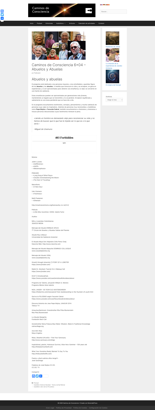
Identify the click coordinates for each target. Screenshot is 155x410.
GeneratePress (92, 403)
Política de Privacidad (64, 408)
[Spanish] (109, 5)
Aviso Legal (50, 408)
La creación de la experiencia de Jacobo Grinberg (114, 66)
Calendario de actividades (86, 23)
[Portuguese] (107, 5)
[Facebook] (2, 11)
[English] (101, 5)
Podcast (39, 23)
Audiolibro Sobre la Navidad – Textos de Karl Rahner (49, 385)
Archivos (109, 97)
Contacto (101, 23)
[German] (104, 5)
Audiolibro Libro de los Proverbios (44, 387)
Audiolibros (60, 23)
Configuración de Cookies (98, 408)
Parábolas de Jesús (113, 47)
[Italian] (105, 5)
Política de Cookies (80, 408)
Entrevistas (49, 23)
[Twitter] (2, 14)
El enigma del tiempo (113, 85)
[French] (102, 5)
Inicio (31, 23)
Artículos (72, 23)
